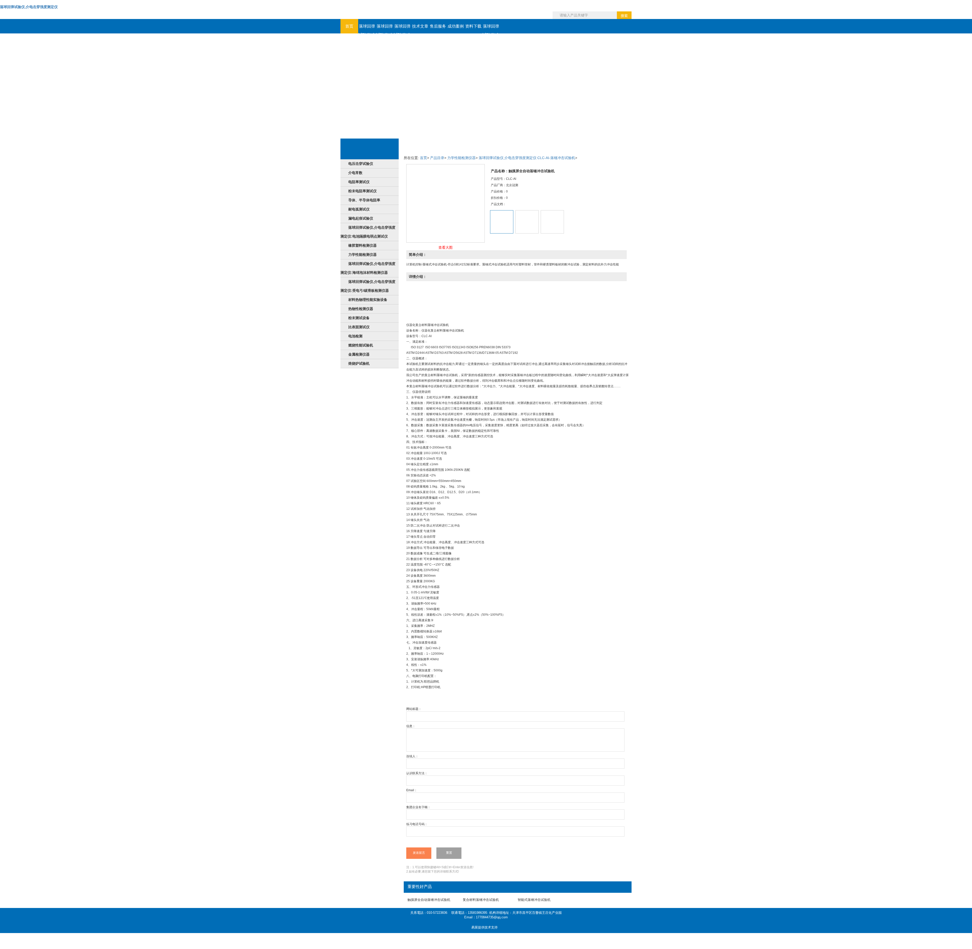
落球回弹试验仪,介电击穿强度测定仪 (29, 7)
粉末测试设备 (359, 318)
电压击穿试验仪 (360, 164)
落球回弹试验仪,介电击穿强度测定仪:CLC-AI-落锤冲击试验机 (527, 158)
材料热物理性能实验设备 (367, 300)
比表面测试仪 (359, 327)
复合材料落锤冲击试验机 (481, 900)
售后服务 (438, 26)
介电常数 (355, 173)
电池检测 (355, 336)
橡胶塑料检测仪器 (362, 245)
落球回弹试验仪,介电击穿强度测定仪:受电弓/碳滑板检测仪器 (367, 286)
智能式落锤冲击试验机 (534, 900)
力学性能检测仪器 (362, 255)
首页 (349, 26)
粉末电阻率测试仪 (362, 191)
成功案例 (456, 26)
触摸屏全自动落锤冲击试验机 (429, 900)
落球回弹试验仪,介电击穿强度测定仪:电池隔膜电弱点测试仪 (367, 231)
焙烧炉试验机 (359, 363)
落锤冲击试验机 (438, 325)
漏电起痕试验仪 (360, 218)
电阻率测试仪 (359, 182)
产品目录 (437, 158)
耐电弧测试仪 (359, 209)
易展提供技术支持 (484, 927)
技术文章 (420, 26)
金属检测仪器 (359, 354)
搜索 (624, 16)
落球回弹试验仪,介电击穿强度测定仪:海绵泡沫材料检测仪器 (367, 268)
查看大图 (445, 247)
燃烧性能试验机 (360, 345)
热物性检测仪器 (360, 309)
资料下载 (473, 26)
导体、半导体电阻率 (364, 200)
